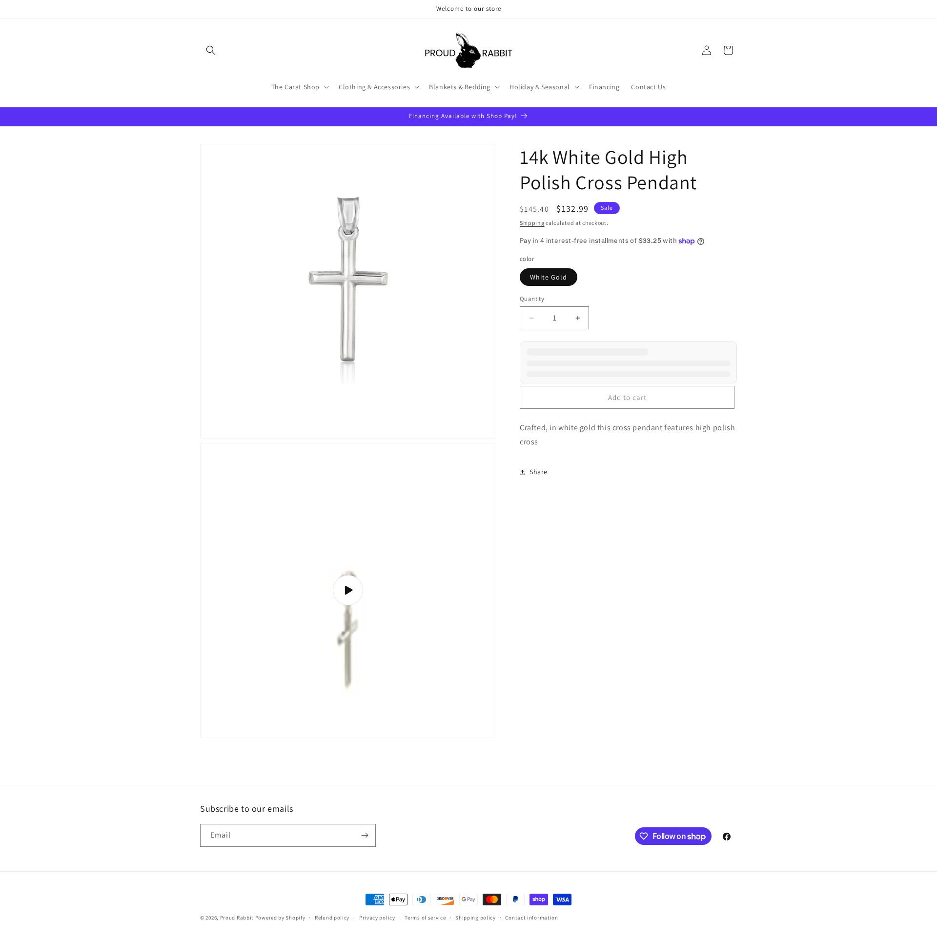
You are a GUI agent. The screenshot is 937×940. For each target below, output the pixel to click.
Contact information (531, 917)
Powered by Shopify (280, 917)
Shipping (532, 222)
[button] (211, 50)
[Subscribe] (364, 835)
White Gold (548, 277)
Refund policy (332, 917)
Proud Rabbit (237, 917)
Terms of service (425, 917)
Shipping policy (475, 917)
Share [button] (539, 471)
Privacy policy (377, 917)
